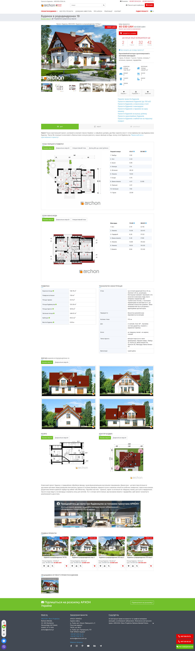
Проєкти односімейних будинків (131, 116)
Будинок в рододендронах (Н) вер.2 (111, 557)
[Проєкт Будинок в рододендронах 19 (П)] (55, 546)
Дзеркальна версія (62, 148)
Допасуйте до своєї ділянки (98, 148)
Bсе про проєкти (66, 11)
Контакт (117, 11)
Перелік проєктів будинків (128, 99)
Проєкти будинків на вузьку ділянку (132, 114)
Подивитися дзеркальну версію (65, 19)
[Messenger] (3, 640)
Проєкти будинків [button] (48, 11)
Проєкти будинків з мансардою (130, 106)
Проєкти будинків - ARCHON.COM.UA (53, 1)
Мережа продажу (76, 642)
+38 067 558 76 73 (147, 1)
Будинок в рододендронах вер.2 (83, 557)
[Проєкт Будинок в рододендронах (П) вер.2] (140, 546)
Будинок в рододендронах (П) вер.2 (139, 557)
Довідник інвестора (83, 11)
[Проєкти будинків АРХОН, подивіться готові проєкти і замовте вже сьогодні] (51, 5)
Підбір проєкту (142, 11)
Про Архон (98, 11)
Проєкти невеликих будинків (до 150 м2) (134, 101)
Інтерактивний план (79, 148)
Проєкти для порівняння (135, 5)
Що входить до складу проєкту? (132, 50)
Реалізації (108, 11)
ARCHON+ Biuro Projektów (50, 619)
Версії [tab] (98, 126)
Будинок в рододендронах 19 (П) (55, 557)
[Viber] (3, 646)
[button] (4, 623)
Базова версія (46, 19)
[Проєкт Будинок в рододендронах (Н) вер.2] (112, 546)
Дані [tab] (61, 126)
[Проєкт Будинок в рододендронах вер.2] (83, 546)
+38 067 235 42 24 (135, 1)
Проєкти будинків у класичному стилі (133, 104)
